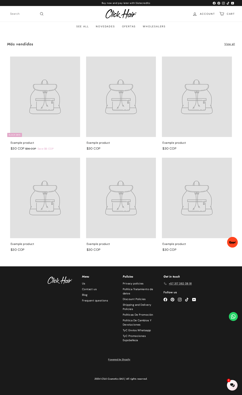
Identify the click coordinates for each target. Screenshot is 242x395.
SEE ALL (82, 26)
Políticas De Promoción (138, 314)
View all (229, 44)
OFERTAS (129, 26)
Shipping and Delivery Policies (137, 307)
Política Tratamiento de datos (138, 291)
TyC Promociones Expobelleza (134, 338)
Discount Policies (134, 299)
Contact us (89, 289)
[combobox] (27, 14)
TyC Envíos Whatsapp (137, 330)
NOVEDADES (105, 26)
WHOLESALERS (154, 26)
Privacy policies (133, 283)
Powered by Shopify (119, 359)
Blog (85, 295)
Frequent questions (95, 300)
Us (83, 283)
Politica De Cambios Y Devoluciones (137, 322)
